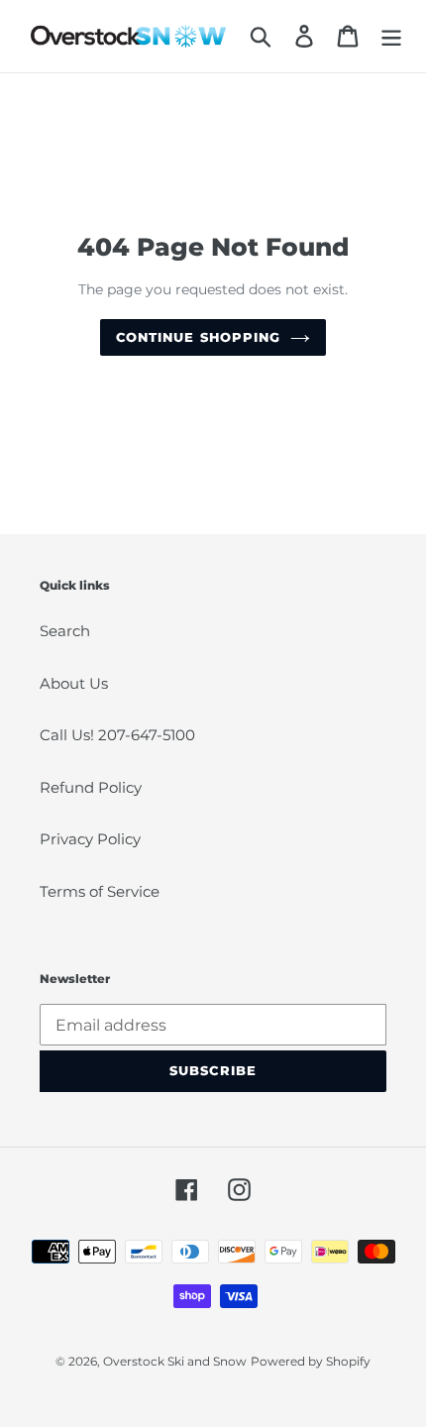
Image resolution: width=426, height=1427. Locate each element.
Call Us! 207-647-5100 (117, 734)
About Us (74, 683)
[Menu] (391, 36)
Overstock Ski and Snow (175, 1361)
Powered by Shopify (311, 1361)
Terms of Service (100, 891)
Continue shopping (198, 337)
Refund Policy (91, 787)
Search (65, 630)
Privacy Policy (90, 838)
